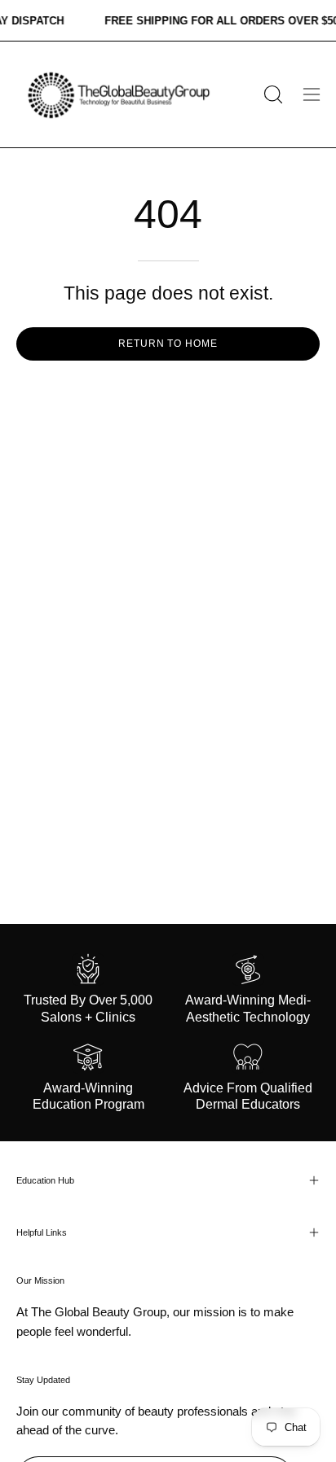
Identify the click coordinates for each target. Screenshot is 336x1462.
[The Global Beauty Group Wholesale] (117, 94)
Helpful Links (41, 1232)
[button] (271, 94)
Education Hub (45, 1180)
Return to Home (168, 343)
